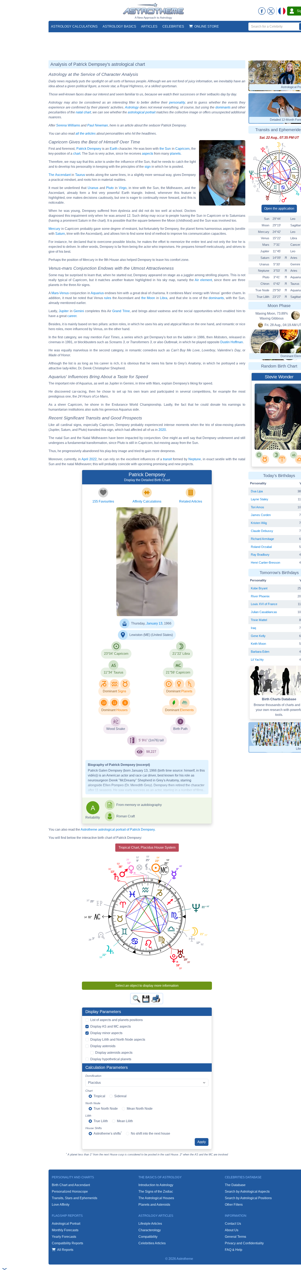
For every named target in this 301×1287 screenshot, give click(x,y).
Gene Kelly (258, 636)
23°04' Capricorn (116, 653)
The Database (235, 1185)
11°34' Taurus (113, 672)
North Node (92, 1103)
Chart (89, 1090)
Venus (64, 293)
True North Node (106, 1108)
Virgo (123, 188)
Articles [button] (149, 26)
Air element (203, 280)
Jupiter (64, 311)
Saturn (60, 233)
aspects (147, 153)
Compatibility (147, 1236)
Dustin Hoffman (231, 342)
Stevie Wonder (275, 438)
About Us (231, 1230)
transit (167, 459)
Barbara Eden (260, 651)
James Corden (261, 515)
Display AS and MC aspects (110, 1026)
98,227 (151, 751)
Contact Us (233, 1223)
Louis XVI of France (264, 604)
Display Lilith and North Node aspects (117, 1039)
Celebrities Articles (152, 1243)
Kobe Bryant (259, 588)
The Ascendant (60, 175)
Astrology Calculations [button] (74, 26)
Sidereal (120, 1096)
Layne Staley (259, 499)
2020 (162, 429)
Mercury (54, 228)
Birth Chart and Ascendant (71, 1185)
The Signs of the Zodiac (155, 1191)
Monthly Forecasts (65, 1230)
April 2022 (89, 459)
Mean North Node (140, 1108)
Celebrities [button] (173, 26)
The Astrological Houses (156, 1198)
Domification (93, 1075)
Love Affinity (60, 1204)
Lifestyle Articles (150, 1223)
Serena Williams (68, 125)
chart (76, 153)
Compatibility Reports (67, 1243)
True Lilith (101, 1121)
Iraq (253, 628)
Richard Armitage (262, 539)
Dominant (110, 691)
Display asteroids (102, 1046)
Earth (114, 148)
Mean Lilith (125, 1121)
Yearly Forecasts (64, 1236)
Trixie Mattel (259, 620)
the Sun (165, 148)
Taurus (80, 175)
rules (107, 298)
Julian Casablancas (264, 612)
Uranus (93, 188)
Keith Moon (258, 643)
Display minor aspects (106, 1033)
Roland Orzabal (261, 547)
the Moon (148, 298)
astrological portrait (141, 112)
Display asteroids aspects (113, 1052)
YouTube (135, 603)
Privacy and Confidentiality (244, 1243)
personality (177, 102)
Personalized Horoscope (70, 1191)
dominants (223, 107)
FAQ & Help (233, 1249)
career (71, 316)
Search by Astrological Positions (248, 1198)
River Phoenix (260, 596)
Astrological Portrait (66, 1223)
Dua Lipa (257, 491)
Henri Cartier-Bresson (265, 562)
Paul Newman (97, 125)
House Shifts (93, 1128)
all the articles (86, 133)
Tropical (99, 1096)
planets (175, 153)
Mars (55, 293)
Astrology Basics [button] (119, 26)
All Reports (65, 1249)
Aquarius (97, 293)
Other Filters (234, 1204)
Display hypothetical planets (110, 1059)
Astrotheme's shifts (108, 1133)
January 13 (154, 623)
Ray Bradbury (260, 554)
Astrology (132, 107)
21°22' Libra (181, 653)
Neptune (194, 459)
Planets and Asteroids (154, 1204)
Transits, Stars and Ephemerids (74, 1198)
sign (148, 166)
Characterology (149, 1230)
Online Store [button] (206, 26)
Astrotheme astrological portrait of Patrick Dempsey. (118, 829)
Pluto (110, 188)
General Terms (235, 1236)
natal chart (83, 112)
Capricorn (182, 148)
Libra (163, 298)
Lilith (88, 1115)
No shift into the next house (150, 1133)
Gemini (79, 311)
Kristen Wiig (259, 523)
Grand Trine (121, 311)
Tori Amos (257, 507)
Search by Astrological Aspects (247, 1191)
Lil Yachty (257, 659)
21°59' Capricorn (178, 672)
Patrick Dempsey (88, 148)
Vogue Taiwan (137, 599)
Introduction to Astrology (155, 1185)
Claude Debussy (262, 531)
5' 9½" (143, 740)
